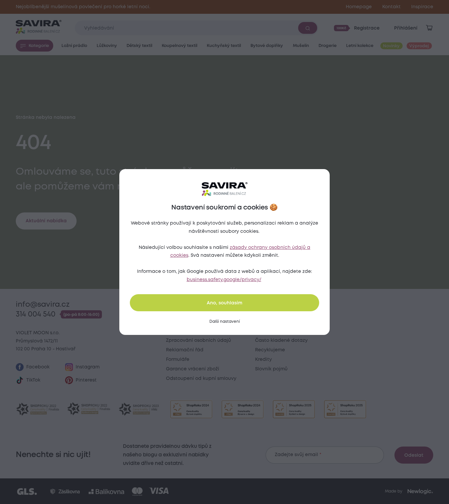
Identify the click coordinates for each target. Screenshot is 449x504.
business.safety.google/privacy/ (224, 280)
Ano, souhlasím (224, 303)
